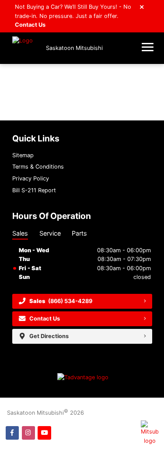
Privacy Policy (30, 178)
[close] (142, 7)
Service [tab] (50, 233)
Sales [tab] (20, 233)
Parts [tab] (79, 233)
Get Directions (49, 336)
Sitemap (23, 155)
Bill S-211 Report (34, 190)
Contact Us (30, 24)
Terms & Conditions (38, 166)
